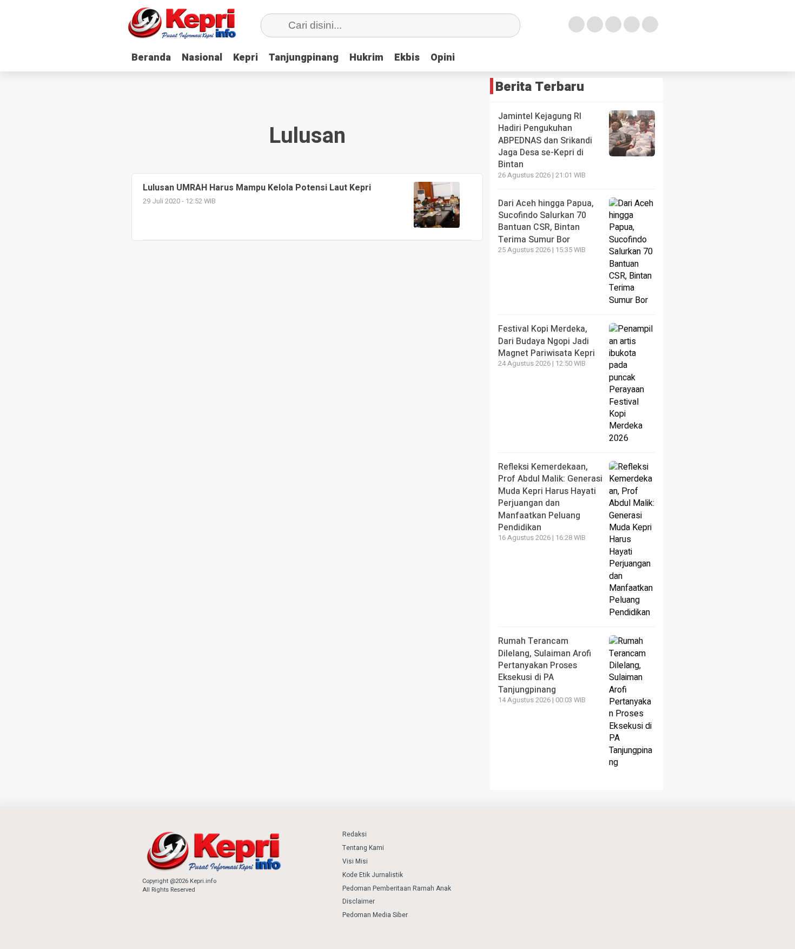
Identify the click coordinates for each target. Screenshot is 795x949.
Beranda (151, 57)
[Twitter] (595, 24)
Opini (442, 57)
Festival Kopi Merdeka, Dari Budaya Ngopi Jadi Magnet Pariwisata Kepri (546, 341)
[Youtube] (632, 24)
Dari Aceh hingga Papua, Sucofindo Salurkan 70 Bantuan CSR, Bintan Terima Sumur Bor (546, 221)
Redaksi (354, 834)
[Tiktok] (650, 24)
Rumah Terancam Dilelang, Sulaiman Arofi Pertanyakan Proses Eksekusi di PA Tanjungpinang (544, 665)
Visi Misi (355, 861)
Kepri (245, 57)
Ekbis (407, 57)
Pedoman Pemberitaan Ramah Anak (396, 888)
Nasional (202, 57)
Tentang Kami (363, 848)
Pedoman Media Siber (375, 915)
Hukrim (366, 57)
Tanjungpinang (304, 57)
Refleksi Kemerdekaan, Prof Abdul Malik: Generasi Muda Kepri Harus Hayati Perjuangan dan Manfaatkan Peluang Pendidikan (550, 497)
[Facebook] (576, 24)
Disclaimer (358, 901)
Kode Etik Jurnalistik (372, 875)
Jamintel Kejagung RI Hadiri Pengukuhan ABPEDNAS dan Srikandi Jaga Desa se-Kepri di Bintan (545, 141)
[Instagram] (613, 24)
